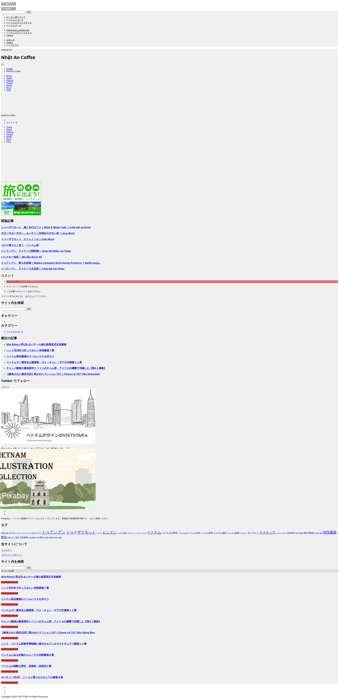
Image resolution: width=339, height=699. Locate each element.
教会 (4, 537)
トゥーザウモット (81, 532)
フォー (131, 533)
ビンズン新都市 (122, 533)
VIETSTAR (8, 3)
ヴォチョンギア (281, 533)
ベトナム (154, 532)
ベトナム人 (183, 533)
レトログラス (12, 45)
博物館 (311, 533)
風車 (60, 537)
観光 (42, 537)
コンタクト (6, 550)
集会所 (56, 537)
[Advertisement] (80, 163)
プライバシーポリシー (11, 555)
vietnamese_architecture (17, 30)
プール (144, 533)
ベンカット (243, 533)
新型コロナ (11, 537)
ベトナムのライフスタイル (19, 23)
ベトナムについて (14, 20)
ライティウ (267, 532)
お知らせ (10, 40)
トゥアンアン (54, 532)
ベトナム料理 (207, 533)
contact (9, 35)
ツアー (38, 533)
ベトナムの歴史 (170, 532)
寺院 (320, 533)
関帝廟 (51, 537)
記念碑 (46, 537)
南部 (305, 533)
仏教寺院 (291, 533)
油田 (37, 537)
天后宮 (317, 533)
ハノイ (99, 533)
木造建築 (24, 537)
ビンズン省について (15, 17)
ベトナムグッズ (13, 25)
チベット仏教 (30, 533)
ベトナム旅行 (220, 532)
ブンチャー (138, 533)
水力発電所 (32, 537)
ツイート (5, 387)
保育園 (301, 533)
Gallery (9, 43)
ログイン (29, 296)
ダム (24, 533)
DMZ (6, 533)
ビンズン (110, 532)
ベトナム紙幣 (233, 533)
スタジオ (19, 533)
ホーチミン (253, 532)
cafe (3, 533)
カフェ (12, 532)
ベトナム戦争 (194, 533)
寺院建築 (330, 532)
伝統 (296, 533)
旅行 (17, 537)
